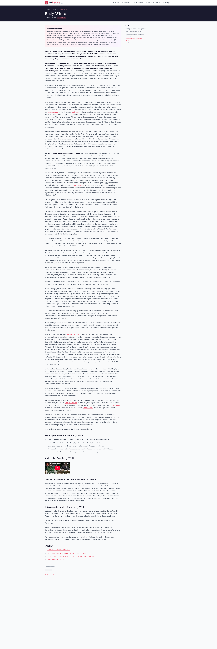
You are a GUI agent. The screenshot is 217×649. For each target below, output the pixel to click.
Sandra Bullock (88, 408)
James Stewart (53, 112)
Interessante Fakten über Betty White (134, 39)
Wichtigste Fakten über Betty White (136, 29)
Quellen (128, 43)
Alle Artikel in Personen (54, 575)
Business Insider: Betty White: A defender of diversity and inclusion (71, 556)
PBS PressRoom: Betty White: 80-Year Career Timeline (66, 553)
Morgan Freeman (71, 403)
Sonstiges (167, 2)
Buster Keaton (79, 185)
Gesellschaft (127, 2)
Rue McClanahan (73, 334)
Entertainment (139, 2)
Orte (149, 2)
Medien (117, 2)
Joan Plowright (115, 405)
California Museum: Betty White (58, 550)
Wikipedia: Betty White (55, 559)
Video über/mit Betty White (133, 31)
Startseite (47, 9)
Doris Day (75, 112)
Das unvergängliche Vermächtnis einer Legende (135, 35)
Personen (157, 2)
